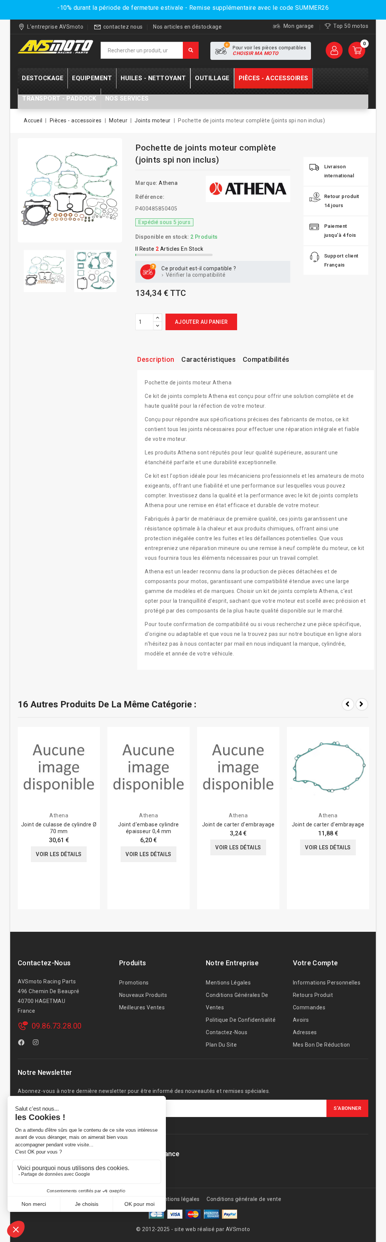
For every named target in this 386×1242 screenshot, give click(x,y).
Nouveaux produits (143, 995)
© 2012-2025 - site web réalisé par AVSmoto (193, 1229)
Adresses (305, 1032)
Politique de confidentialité (241, 1020)
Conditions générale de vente (244, 1199)
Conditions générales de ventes (237, 1001)
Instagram (36, 1043)
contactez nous (123, 27)
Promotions (134, 983)
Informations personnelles (327, 983)
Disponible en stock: (162, 237)
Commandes (309, 1007)
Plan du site (221, 1045)
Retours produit (313, 995)
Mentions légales (228, 983)
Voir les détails (58, 854)
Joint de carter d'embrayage (238, 824)
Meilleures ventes (142, 1007)
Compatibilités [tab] (266, 359)
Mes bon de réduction (321, 1045)
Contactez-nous (44, 963)
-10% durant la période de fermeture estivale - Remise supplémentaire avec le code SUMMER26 (193, 7)
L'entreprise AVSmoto (55, 27)
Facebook (22, 1043)
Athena (168, 183)
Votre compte (315, 963)
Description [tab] (156, 359)
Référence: (149, 197)
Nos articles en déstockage (187, 27)
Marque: (146, 183)
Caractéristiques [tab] (208, 359)
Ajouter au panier (201, 322)
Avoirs (301, 1020)
